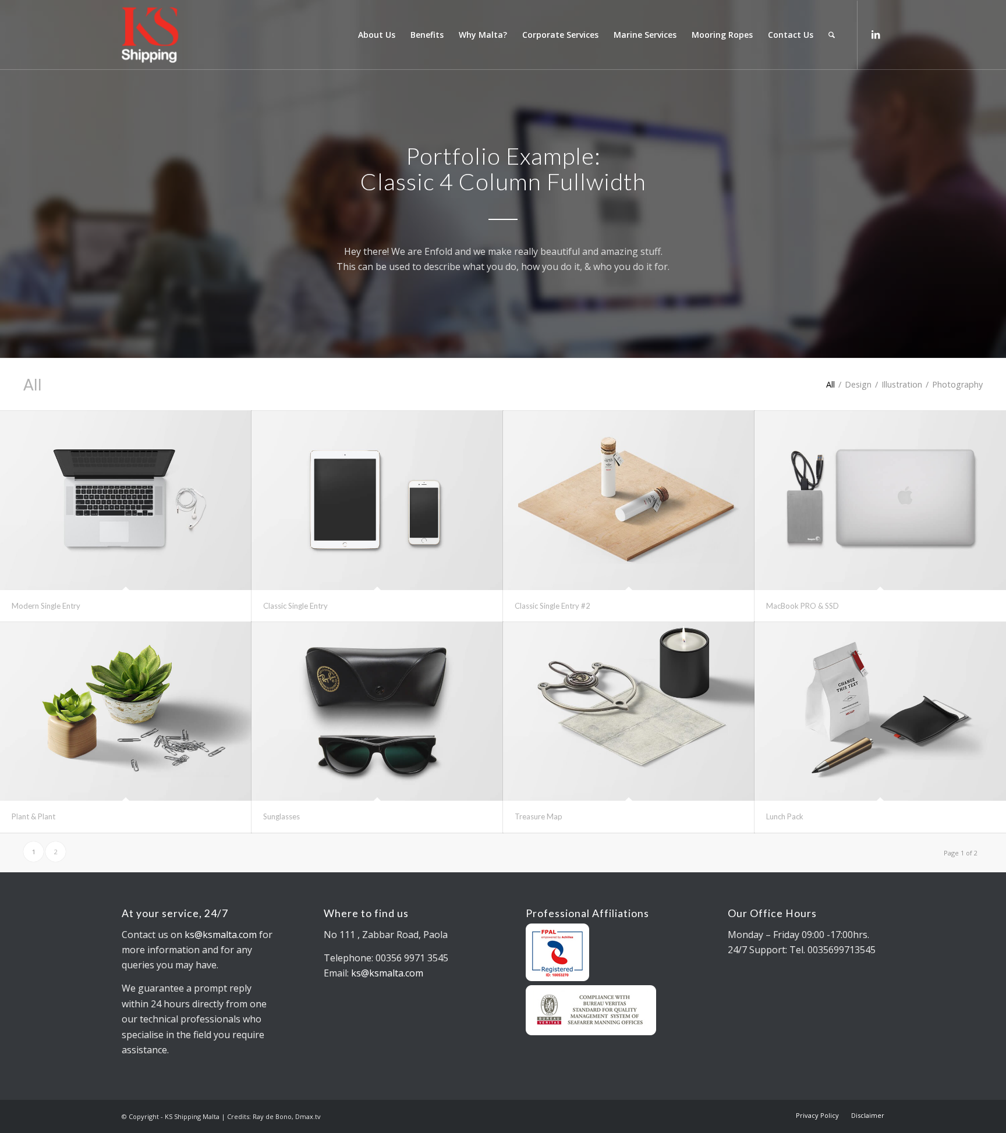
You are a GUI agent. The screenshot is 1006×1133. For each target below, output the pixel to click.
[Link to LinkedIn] (875, 34)
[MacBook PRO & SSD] (880, 500)
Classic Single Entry (295, 605)
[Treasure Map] (628, 711)
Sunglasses (281, 816)
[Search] (831, 35)
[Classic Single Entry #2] (628, 500)
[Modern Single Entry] (126, 500)
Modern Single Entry (46, 605)
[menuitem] (376, 35)
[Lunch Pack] (880, 711)
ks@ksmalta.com (221, 934)
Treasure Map (538, 816)
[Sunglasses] (377, 711)
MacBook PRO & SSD (802, 605)
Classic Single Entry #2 (552, 605)
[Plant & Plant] (126, 711)
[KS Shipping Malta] (196, 35)
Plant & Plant (33, 816)
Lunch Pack (784, 816)
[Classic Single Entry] (377, 500)
